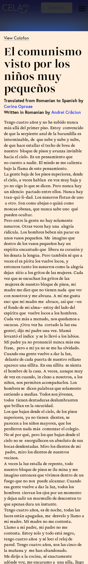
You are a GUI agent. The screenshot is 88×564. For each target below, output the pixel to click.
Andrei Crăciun (66, 112)
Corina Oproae (18, 106)
